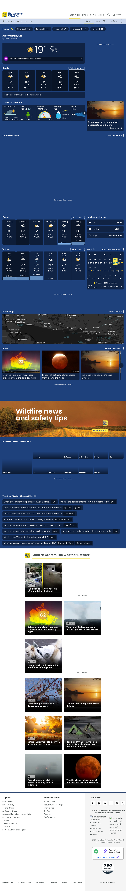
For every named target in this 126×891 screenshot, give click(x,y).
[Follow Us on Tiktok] (111, 804)
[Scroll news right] (121, 365)
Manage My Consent (11, 817)
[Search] (108, 14)
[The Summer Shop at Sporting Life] (116, 466)
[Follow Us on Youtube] (105, 804)
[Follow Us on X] (123, 804)
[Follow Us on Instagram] (99, 804)
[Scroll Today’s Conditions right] (84, 113)
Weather (11, 21)
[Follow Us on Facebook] (93, 804)
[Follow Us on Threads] (117, 804)
